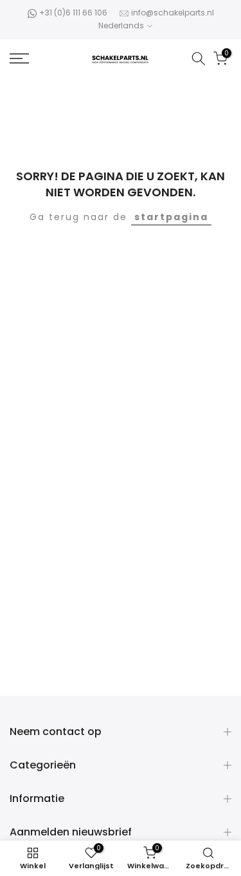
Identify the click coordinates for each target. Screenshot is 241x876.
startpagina (171, 216)
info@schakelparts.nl (172, 12)
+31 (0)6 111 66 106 (73, 12)
